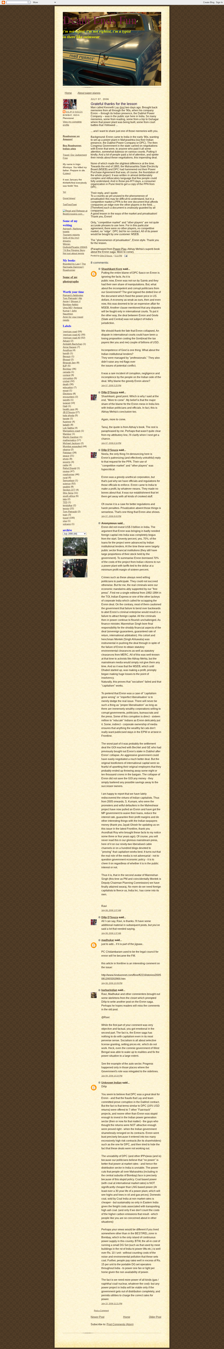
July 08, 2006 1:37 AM (111, 933)
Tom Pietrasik (70, 298)
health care (68, 409)
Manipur (67, 434)
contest (66, 375)
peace (66, 456)
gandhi (66, 400)
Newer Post (97, 1317)
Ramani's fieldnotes (73, 295)
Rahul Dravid (69, 468)
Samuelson (68, 480)
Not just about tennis (73, 253)
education (68, 387)
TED (65, 502)
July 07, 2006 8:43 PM (111, 516)
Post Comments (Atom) (120, 1324)
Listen (67, 173)
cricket (66, 381)
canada (67, 372)
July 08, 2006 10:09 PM (111, 983)
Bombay (67, 304)
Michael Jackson (71, 443)
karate (66, 418)
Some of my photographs (71, 279)
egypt (66, 390)
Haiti (65, 406)
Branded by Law (71, 264)
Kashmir (67, 421)
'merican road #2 (71, 334)
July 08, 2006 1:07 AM (111, 910)
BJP (65, 366)
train (65, 515)
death (66, 384)
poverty (67, 462)
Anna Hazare (69, 347)
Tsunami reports (71, 234)
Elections (67, 393)
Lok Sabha (68, 428)
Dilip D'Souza (74, 112)
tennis (66, 508)
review (66, 471)
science (67, 483)
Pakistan (67, 452)
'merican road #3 (71, 338)
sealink (66, 486)
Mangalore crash (71, 431)
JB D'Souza (69, 412)
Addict (75, 304)
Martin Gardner (71, 437)
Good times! (69, 198)
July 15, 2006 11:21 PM (111, 1303)
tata (65, 499)
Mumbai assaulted (72, 446)
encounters (68, 397)
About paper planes (89, 93)
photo (66, 459)
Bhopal (66, 359)
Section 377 (69, 490)
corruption (68, 378)
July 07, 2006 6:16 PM (111, 443)
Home (68, 93)
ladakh (66, 425)
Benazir (67, 356)
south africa (69, 496)
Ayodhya (67, 350)
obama (66, 449)
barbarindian (109, 990)
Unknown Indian (111, 1082)
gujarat (66, 403)
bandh (66, 353)
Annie (66, 301)
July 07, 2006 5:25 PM (111, 385)
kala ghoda (68, 415)
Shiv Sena (68, 493)
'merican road (70, 331)
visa (65, 521)
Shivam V (76, 301)
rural (65, 477)
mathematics (69, 440)
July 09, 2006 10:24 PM (111, 1076)
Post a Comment (101, 1311)
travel (66, 518)
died (122, 107)
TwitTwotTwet (70, 204)
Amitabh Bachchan (72, 344)
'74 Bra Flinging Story (74, 250)
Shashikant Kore (111, 269)
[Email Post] (125, 256)
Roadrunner (69, 270)
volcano (67, 524)
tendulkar (67, 505)
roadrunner (68, 474)
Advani (66, 341)
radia (65, 465)
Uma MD (67, 307)
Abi (80, 298)
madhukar (107, 940)
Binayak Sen (69, 362)
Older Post (155, 1317)
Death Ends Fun (100, 19)
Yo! (64, 192)
